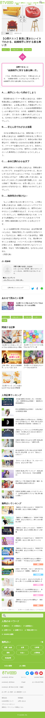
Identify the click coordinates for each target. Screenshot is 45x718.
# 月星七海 (27, 49)
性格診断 (8, 658)
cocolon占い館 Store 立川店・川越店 (12, 687)
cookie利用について (8, 701)
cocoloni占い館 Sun (7, 677)
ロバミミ (23, 677)
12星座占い (18, 626)
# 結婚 (4, 320)
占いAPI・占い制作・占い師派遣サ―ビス (14, 692)
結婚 (7, 33)
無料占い (7, 626)
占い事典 (22, 666)
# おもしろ (6, 49)
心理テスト (7, 630)
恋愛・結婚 (8, 647)
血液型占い (29, 626)
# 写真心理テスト (17, 49)
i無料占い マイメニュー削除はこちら (12, 707)
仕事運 (37, 647)
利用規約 (20, 698)
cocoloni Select (38, 677)
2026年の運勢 (8, 634)
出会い (22, 653)
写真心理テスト (32, 630)
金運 (22, 647)
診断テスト (19, 630)
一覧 (41, 642)
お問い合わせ (22, 701)
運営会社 (4, 698)
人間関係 (37, 653)
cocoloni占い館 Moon (8, 682)
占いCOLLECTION (37, 682)
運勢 (8, 653)
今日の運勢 (8, 666)
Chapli (23, 682)
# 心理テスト (37, 317)
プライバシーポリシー (8, 704)
